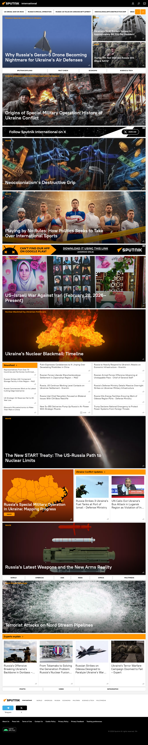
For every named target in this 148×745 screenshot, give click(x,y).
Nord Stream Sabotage (16, 583)
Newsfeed (9, 365)
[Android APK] (9, 729)
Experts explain (12, 636)
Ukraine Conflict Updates (89, 472)
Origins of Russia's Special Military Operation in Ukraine (32, 76)
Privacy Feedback (77, 721)
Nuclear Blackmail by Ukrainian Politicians (25, 312)
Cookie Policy (51, 721)
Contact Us (39, 721)
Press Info (15, 721)
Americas (48, 700)
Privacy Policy (63, 721)
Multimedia (101, 700)
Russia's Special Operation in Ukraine (23, 18)
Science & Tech (88, 700)
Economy (66, 700)
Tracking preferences (94, 721)
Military (76, 700)
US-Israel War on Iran (15, 258)
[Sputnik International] (11, 5)
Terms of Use (27, 721)
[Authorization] (133, 3)
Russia (57, 700)
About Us (5, 721)
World (96, 18)
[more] (89, 65)
